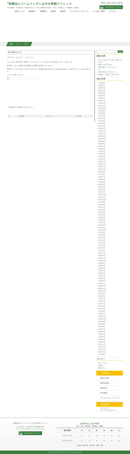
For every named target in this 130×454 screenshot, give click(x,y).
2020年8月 (101, 265)
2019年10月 (102, 291)
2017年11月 (102, 349)
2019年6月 (101, 301)
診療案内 (43, 11)
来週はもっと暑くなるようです (108, 74)
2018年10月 (102, 321)
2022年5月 (101, 212)
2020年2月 (101, 281)
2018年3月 (101, 339)
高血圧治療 (104, 378)
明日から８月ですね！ (105, 64)
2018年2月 (101, 342)
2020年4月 (101, 276)
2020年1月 (101, 283)
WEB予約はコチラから (113, 7)
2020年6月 (101, 270)
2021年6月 (101, 240)
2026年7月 (101, 85)
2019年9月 (101, 293)
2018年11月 (102, 319)
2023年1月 (101, 192)
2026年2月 (101, 98)
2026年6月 (101, 88)
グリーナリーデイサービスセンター (108, 409)
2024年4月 (101, 154)
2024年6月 (101, 149)
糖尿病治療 (104, 383)
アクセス (112, 11)
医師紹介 (32, 11)
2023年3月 (101, 187)
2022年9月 (101, 202)
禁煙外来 (103, 388)
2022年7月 (101, 207)
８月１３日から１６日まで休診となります (110, 61)
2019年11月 (102, 288)
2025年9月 (101, 111)
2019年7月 (101, 298)
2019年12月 (102, 286)
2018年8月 (101, 326)
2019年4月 (101, 306)
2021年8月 (101, 235)
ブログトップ (50, 116)
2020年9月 (101, 263)
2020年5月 (101, 273)
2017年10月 (102, 352)
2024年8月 (101, 144)
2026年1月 (101, 100)
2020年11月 (102, 258)
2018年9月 (101, 324)
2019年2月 (101, 311)
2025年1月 (101, 131)
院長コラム (102, 368)
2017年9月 (101, 354)
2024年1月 (101, 161)
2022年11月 (102, 197)
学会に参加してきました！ (107, 72)
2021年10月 (102, 230)
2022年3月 (101, 217)
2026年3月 (101, 95)
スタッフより (29, 57)
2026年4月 (101, 93)
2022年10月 (102, 199)
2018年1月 (101, 344)
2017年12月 (102, 347)
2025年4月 (101, 123)
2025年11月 (102, 105)
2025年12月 (102, 103)
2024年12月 (102, 133)
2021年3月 (101, 248)
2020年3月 (101, 278)
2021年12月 (102, 225)
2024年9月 (101, 141)
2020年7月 (101, 268)
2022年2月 (101, 220)
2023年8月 (101, 174)
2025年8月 (101, 113)
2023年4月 (101, 184)
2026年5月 (101, 90)
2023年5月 (101, 182)
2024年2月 (101, 159)
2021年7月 (101, 237)
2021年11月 (102, 227)
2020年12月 (102, 255)
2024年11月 (102, 136)
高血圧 (53, 11)
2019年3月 (101, 309)
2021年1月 (101, 253)
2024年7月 (101, 146)
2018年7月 (101, 329)
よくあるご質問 (99, 11)
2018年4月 (101, 337)
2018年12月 (102, 316)
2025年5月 (101, 121)
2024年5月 (101, 151)
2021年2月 (101, 250)
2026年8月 (101, 83)
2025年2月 (101, 128)
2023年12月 (102, 164)
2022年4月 (101, 215)
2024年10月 (102, 138)
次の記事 (78, 116)
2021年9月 (101, 232)
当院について (19, 11)
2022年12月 (102, 194)
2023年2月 (101, 189)
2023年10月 (102, 169)
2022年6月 (101, 210)
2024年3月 (101, 156)
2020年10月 (102, 260)
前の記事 (21, 116)
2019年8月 (101, 296)
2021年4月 (101, 245)
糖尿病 (62, 11)
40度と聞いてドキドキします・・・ (107, 68)
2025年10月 (102, 108)
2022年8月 (101, 204)
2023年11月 (102, 166)
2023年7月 (101, 177)
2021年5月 (101, 243)
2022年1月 (101, 222)
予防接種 (103, 393)
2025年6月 (101, 118)
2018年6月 (101, 331)
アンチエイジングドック (79, 11)
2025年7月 (101, 116)
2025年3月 (101, 126)
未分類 (100, 365)
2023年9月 (101, 171)
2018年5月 (101, 334)
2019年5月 (101, 303)
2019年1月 (101, 314)
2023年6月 (101, 179)
